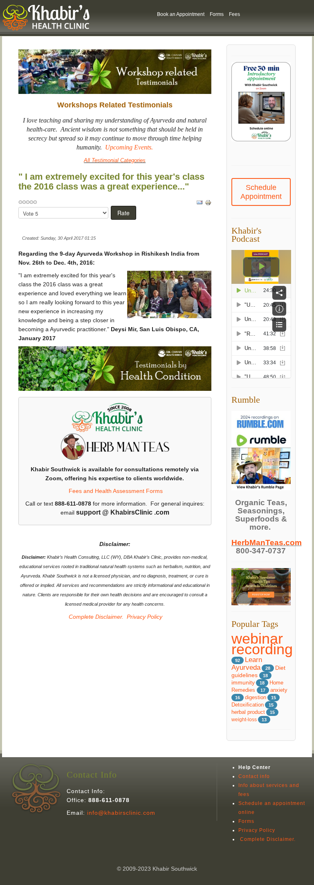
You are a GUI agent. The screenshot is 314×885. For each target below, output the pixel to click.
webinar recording (262, 644)
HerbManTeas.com (266, 542)
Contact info (254, 776)
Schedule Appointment (261, 192)
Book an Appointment (180, 14)
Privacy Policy (144, 616)
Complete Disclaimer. (95, 616)
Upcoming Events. (129, 147)
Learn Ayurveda (246, 663)
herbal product (248, 712)
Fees (234, 14)
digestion (255, 697)
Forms (217, 14)
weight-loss (244, 719)
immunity (243, 683)
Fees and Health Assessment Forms (116, 491)
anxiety (278, 690)
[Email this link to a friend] (199, 202)
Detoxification (247, 705)
